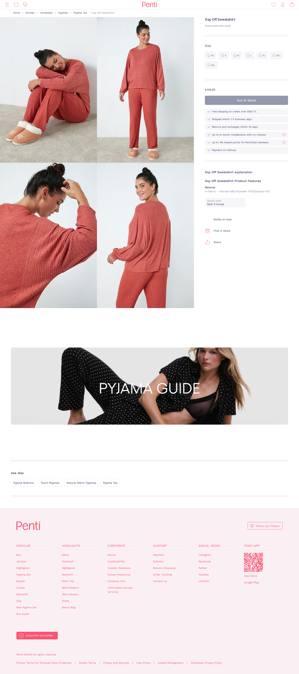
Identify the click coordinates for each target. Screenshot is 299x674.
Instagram (205, 554)
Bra (18, 554)
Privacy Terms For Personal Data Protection (44, 662)
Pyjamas (63, 12)
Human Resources (118, 574)
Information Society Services (120, 589)
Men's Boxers (70, 594)
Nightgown (23, 568)
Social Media (209, 545)
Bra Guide (22, 614)
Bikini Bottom (70, 587)
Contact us (160, 581)
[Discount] (25, 4)
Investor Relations (118, 568)
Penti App (252, 545)
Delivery (158, 561)
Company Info (116, 581)
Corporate (116, 545)
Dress (65, 600)
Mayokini (67, 574)
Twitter (203, 568)
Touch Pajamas (50, 482)
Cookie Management (170, 662)
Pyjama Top (80, 12)
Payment (158, 554)
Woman (30, 12)
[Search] (16, 4)
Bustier (20, 581)
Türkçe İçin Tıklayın (267, 526)
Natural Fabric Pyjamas (81, 482)
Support (160, 545)
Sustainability (116, 561)
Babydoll (22, 594)
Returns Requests (164, 568)
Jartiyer (21, 561)
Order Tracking (162, 574)
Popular (23, 545)
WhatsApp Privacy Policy (206, 662)
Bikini (65, 554)
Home (16, 12)
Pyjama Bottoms (23, 482)
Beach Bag (68, 607)
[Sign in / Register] (282, 4)
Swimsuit (68, 561)
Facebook (205, 561)
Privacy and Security (116, 662)
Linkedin (204, 581)
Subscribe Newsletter (39, 635)
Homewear (46, 12)
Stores (111, 554)
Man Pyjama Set (26, 607)
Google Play (251, 582)
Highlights (71, 545)
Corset (20, 587)
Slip (18, 600)
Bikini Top (68, 581)
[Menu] (7, 4)
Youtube (204, 574)
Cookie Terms (87, 662)
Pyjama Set (23, 574)
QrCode (253, 562)
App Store (250, 575)
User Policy (143, 662)
